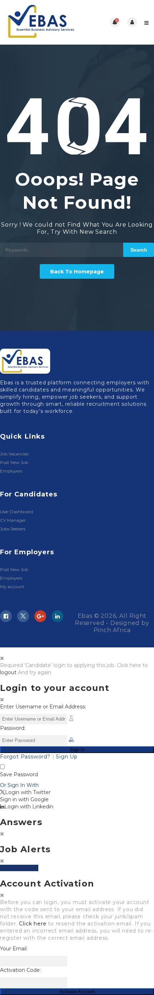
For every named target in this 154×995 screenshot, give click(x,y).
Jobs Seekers (12, 528)
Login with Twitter (27, 792)
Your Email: (14, 948)
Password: (12, 728)
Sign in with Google (24, 799)
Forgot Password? (25, 756)
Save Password (19, 774)
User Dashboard (16, 511)
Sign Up (67, 756)
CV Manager (13, 520)
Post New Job (14, 462)
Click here (32, 923)
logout (8, 672)
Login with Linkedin (28, 806)
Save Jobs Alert (19, 868)
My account (12, 586)
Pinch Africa (112, 630)
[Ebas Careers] (41, 22)
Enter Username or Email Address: (43, 706)
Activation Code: (20, 970)
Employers (11, 471)
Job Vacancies (14, 453)
